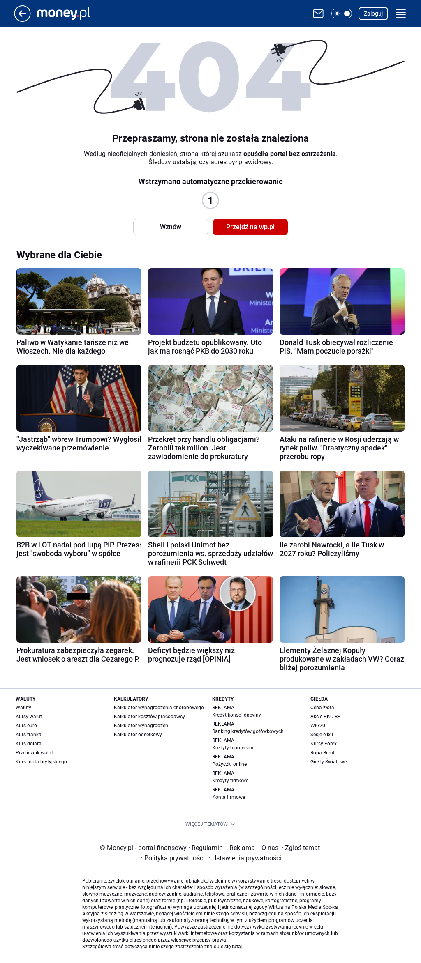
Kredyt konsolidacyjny (236, 715)
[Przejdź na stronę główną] (22, 19)
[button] (341, 13)
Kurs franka (29, 735)
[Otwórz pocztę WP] (318, 13)
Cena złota (322, 707)
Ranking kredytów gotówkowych (248, 731)
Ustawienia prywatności (245, 858)
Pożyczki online (229, 764)
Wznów (170, 227)
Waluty (23, 707)
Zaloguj (373, 13)
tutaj (237, 946)
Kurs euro (26, 726)
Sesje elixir (321, 735)
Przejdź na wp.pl (250, 227)
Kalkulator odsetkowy (138, 735)
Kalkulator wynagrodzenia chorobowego (159, 707)
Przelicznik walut (34, 753)
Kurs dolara (29, 744)
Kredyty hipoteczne (233, 748)
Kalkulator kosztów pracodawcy (149, 716)
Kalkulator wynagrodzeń (141, 726)
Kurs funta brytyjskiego (41, 762)
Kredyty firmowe (230, 781)
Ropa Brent (322, 753)
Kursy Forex (323, 744)
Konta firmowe (228, 797)
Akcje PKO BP (325, 716)
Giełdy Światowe (328, 762)
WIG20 (317, 726)
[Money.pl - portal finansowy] (70, 13)
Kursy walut (29, 716)
